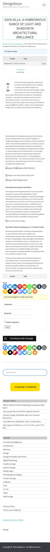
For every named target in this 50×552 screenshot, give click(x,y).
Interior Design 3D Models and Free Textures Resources (21, 416)
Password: (7, 313)
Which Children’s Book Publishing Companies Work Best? (24, 406)
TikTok (20, 520)
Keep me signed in (12, 322)
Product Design (9, 478)
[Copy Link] (5, 291)
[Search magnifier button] (44, 372)
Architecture (18, 44)
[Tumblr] (39, 286)
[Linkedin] (14, 286)
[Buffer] (10, 291)
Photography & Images (12, 474)
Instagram (7, 520)
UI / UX (5, 489)
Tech (5, 485)
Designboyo (16, 4)
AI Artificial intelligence (12, 442)
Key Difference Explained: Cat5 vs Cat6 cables (22, 421)
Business (7, 449)
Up (8, 84)
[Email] (34, 286)
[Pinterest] (19, 286)
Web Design (8, 496)
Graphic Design (9, 464)
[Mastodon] (19, 291)
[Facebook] (5, 286)
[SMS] (29, 291)
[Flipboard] (14, 291)
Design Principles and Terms (15, 456)
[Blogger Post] (44, 286)
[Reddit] (24, 286)
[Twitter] (10, 286)
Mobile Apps (8, 471)
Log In (7, 327)
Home (5, 44)
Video (5, 493)
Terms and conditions (12, 510)
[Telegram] (24, 291)
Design (6, 453)
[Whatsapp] (29, 286)
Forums (10, 44)
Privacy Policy (9, 506)
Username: (8, 304)
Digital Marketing (10, 460)
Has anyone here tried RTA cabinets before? (21, 411)
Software (7, 482)
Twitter (15, 520)
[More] (35, 291)
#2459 (44, 63)
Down (8, 91)
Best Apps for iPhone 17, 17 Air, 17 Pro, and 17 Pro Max (24, 426)
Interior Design (9, 467)
